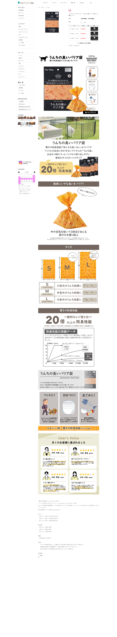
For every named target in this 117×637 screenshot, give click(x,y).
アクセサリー (22, 68)
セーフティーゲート (23, 29)
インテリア (54, 2)
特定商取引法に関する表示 (24, 106)
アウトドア (45, 2)
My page (82, 2)
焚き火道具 (21, 15)
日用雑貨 (21, 39)
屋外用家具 (21, 10)
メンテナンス (22, 76)
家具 (20, 26)
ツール (20, 55)
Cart (91, 2)
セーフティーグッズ (23, 31)
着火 (20, 63)
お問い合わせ (22, 104)
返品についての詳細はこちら (75, 45)
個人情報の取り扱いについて (25, 109)
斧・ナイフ (21, 12)
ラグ (20, 34)
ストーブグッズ (63, 2)
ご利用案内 (21, 101)
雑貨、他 (73, 2)
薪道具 (20, 58)
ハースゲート (22, 71)
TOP (39, 7)
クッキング (21, 18)
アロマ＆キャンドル (23, 37)
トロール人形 (22, 45)
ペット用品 (47, 7)
